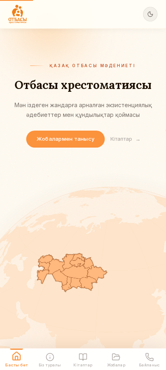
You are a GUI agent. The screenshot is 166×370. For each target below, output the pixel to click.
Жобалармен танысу (65, 138)
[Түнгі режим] (150, 14)
